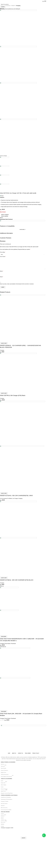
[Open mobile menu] (1, 1)
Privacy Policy (31, 841)
